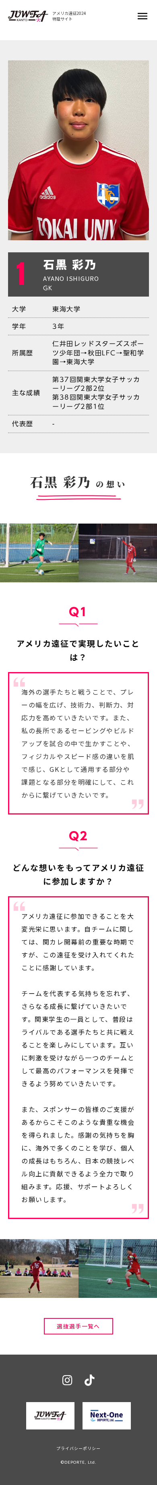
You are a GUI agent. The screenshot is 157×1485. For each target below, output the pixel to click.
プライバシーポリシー (78, 1448)
